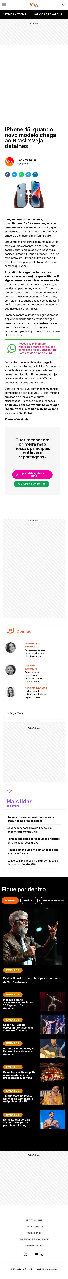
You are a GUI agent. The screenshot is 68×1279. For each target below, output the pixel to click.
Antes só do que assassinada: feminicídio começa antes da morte (34, 677)
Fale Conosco (34, 1226)
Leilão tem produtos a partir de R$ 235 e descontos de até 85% (33, 862)
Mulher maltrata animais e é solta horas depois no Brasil (36, 694)
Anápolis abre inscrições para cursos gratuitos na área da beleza (30, 819)
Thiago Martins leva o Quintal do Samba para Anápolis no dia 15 (18, 1098)
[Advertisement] (34, 80)
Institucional (34, 1220)
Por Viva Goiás (27, 159)
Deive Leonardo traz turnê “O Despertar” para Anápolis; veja (16, 1122)
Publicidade (34, 1233)
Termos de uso (34, 1245)
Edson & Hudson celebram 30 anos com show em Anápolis (18, 1027)
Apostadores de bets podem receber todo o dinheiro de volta (35, 653)
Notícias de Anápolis (47, 14)
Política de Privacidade (34, 1239)
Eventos (12, 970)
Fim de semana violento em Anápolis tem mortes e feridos (33, 851)
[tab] (10, 900)
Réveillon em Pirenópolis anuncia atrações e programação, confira (19, 1075)
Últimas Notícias (14, 14)
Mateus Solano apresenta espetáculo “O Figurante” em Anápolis (18, 1004)
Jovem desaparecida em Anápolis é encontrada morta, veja (29, 829)
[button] (7, 174)
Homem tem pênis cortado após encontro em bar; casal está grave (33, 840)
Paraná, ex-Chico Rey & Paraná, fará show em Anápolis (18, 1051)
